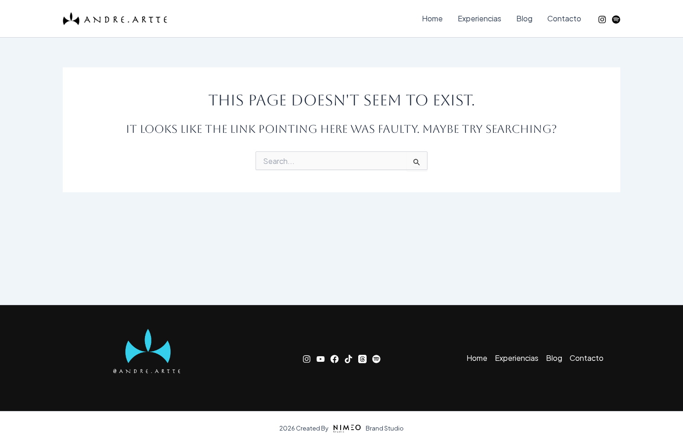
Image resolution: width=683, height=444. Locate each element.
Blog (524, 18)
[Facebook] (334, 359)
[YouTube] (320, 359)
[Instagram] (602, 19)
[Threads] (362, 359)
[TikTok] (348, 359)
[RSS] (616, 19)
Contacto (564, 18)
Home (432, 18)
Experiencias (479, 18)
